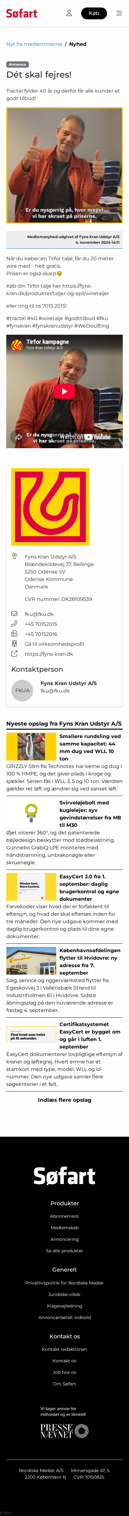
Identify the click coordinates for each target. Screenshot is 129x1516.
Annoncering (64, 1239)
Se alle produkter (64, 1251)
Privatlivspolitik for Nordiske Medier (64, 1283)
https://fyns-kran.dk (49, 654)
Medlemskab (65, 1228)
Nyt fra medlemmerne (34, 44)
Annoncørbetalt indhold (65, 1317)
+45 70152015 (41, 624)
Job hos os (64, 1372)
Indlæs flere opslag (64, 1100)
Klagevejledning (64, 1306)
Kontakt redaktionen (64, 1349)
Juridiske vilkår (64, 1294)
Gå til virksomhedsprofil (54, 644)
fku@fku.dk (39, 614)
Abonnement (64, 1216)
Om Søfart (64, 1384)
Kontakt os (64, 1361)
